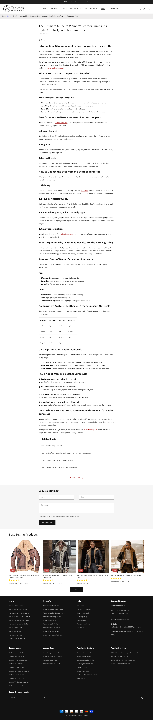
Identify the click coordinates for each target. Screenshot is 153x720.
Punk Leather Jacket (84, 653)
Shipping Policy (82, 617)
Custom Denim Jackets (16, 675)
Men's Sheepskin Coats (50, 660)
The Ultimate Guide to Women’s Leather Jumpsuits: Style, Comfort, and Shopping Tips (45, 16)
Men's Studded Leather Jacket (19, 620)
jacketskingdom (73, 715)
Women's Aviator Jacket (51, 620)
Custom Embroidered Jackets (19, 671)
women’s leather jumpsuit (54, 68)
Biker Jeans (81, 678)
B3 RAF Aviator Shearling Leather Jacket (124, 653)
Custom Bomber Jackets (17, 656)
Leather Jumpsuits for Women (53, 635)
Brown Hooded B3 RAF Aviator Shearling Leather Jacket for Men (58, 576)
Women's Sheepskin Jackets (52, 656)
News (9, 16)
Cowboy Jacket (82, 667)
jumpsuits (84, 190)
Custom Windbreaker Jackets (19, 682)
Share (43, 40)
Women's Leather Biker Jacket (53, 609)
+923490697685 (123, 619)
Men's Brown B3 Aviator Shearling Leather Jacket (126, 575)
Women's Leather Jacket (51, 606)
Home (4, 16)
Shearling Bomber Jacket (119, 656)
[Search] (139, 8)
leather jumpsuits (66, 234)
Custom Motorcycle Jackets (18, 660)
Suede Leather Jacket (84, 656)
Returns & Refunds (83, 613)
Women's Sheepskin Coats (52, 664)
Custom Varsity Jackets (16, 667)
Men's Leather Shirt (15, 628)
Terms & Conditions (83, 624)
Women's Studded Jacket (51, 628)
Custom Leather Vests (16, 686)
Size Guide (80, 606)
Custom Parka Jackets (16, 678)
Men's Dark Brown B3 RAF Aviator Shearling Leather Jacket (92, 576)
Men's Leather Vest (15, 631)
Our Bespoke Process (84, 609)
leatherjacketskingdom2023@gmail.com (126, 627)
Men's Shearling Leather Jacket (19, 617)
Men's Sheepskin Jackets (51, 653)
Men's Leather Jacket (16, 606)
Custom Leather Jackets (17, 653)
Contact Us (80, 628)
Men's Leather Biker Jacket (18, 609)
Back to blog (77, 477)
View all (77, 590)
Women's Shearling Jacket (52, 617)
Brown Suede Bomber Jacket (120, 664)
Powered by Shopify (83, 715)
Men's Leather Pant (15, 635)
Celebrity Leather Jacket (85, 664)
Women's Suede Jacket (50, 624)
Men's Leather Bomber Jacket (19, 613)
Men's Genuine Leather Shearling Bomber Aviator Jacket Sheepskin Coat (24, 576)
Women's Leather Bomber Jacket (54, 613)
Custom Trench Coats (16, 664)
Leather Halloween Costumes (87, 675)
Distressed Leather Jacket (85, 660)
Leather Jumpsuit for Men (17, 639)
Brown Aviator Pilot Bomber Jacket (123, 660)
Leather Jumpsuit (83, 671)
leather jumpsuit (61, 122)
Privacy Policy (81, 620)
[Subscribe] (44, 697)
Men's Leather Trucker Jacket (19, 624)
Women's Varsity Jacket (51, 631)
